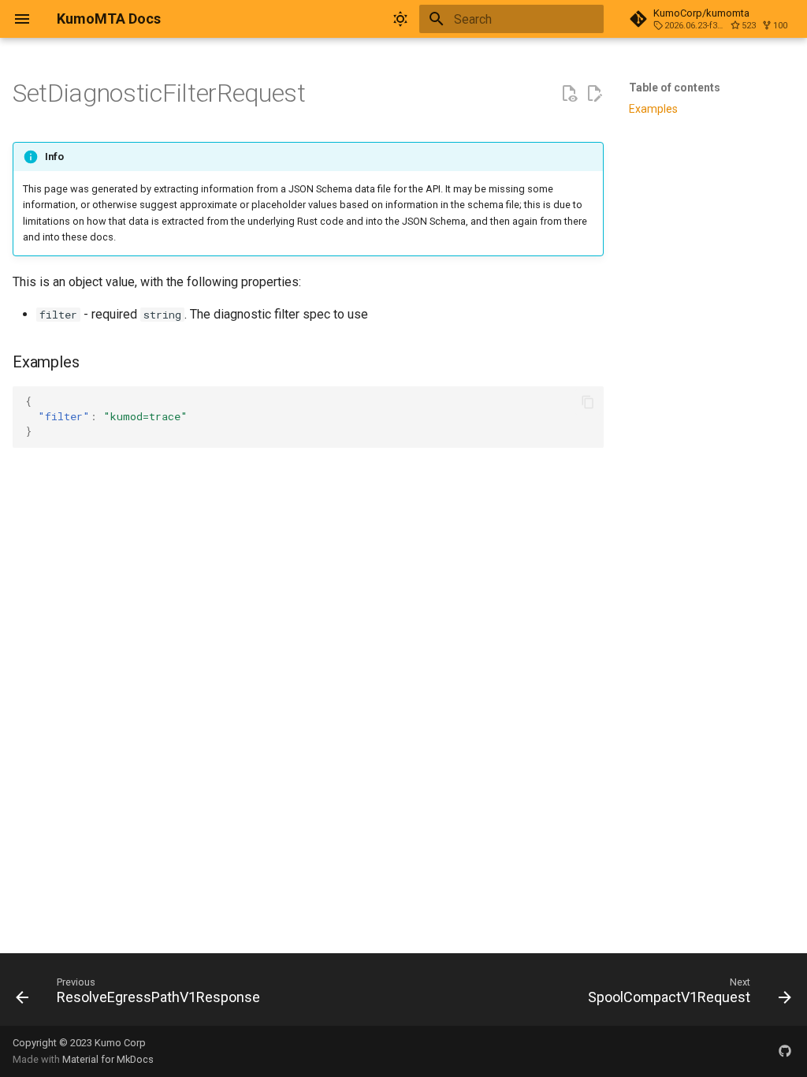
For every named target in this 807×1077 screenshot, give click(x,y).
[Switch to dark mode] (400, 19)
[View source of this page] (569, 94)
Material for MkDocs (108, 1059)
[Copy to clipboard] (587, 402)
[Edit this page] (594, 94)
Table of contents (674, 87)
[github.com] (785, 1051)
